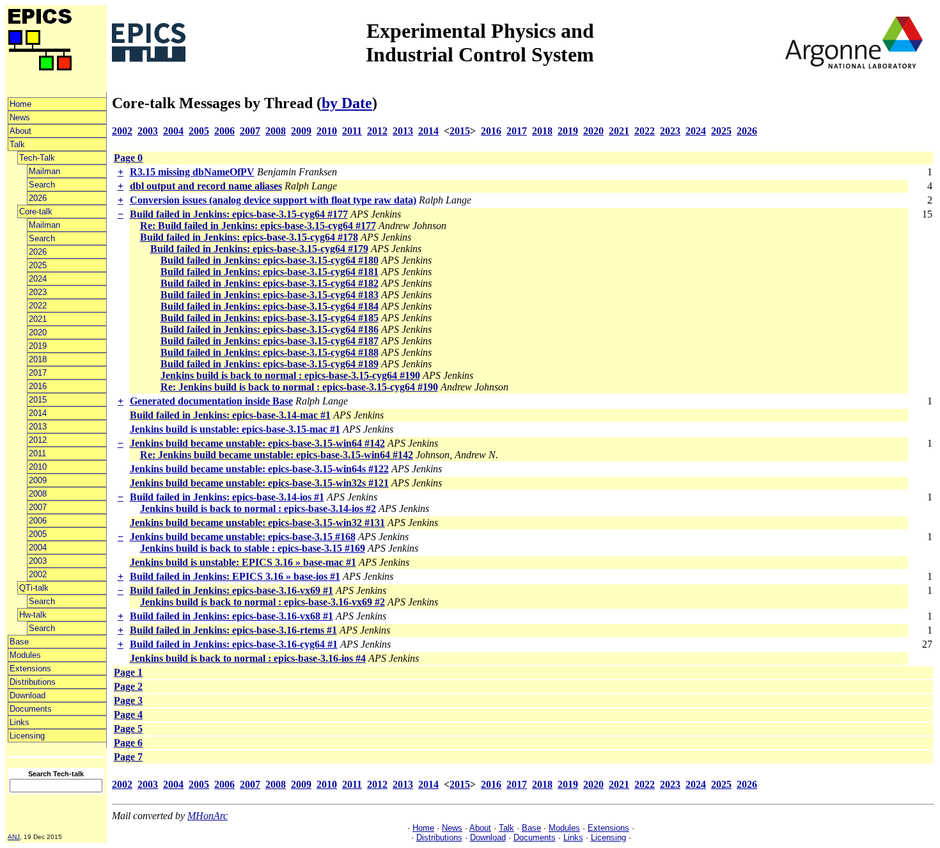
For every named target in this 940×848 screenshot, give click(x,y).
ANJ (14, 836)
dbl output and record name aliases (206, 185)
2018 (38, 359)
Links (19, 722)
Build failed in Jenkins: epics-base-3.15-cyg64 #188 (270, 352)
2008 (38, 494)
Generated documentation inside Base (211, 401)
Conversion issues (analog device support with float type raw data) (273, 200)
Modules (25, 655)
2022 (38, 305)
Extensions (30, 668)
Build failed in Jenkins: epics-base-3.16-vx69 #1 (231, 590)
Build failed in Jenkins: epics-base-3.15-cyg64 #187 (270, 340)
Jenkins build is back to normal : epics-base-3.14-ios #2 (258, 508)
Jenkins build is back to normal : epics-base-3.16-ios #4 (248, 658)
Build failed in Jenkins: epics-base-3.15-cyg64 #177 (239, 214)
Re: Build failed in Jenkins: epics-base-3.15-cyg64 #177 (258, 225)
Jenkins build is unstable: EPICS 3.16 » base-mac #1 (243, 562)
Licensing (27, 735)
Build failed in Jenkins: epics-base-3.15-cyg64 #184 (270, 306)
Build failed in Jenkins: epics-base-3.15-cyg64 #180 (270, 260)
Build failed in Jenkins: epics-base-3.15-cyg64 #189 (270, 363)
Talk (17, 144)
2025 (38, 265)
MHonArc (207, 815)
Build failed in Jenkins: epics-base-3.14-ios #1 (227, 497)
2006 (38, 520)
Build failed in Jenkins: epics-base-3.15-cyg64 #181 (270, 271)
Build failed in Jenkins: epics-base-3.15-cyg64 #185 (270, 317)
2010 (38, 467)
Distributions (33, 682)
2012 (38, 440)
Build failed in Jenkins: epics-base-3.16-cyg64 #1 (234, 644)
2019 (38, 346)
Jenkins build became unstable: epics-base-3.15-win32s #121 (259, 482)
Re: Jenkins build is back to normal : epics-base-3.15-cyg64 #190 (299, 386)
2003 (38, 561)
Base (19, 641)
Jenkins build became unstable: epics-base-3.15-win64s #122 (259, 468)
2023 (38, 292)
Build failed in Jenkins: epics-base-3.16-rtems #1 (233, 630)
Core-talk (35, 211)
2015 (38, 399)
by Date (347, 103)
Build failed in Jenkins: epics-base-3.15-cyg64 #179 (259, 248)
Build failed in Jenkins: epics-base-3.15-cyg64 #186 (270, 329)
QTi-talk (34, 588)
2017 (38, 373)
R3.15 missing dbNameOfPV (192, 171)
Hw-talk (33, 615)
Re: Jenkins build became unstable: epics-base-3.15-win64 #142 (276, 454)
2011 (37, 453)
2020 (38, 332)
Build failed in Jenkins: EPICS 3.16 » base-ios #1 (235, 576)
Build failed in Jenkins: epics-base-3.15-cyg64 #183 (270, 294)
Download (27, 695)
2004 (38, 547)
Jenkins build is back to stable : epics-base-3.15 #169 (252, 548)
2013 (38, 426)
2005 (38, 534)
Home (20, 104)
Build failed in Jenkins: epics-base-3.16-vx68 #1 (231, 616)
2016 (38, 386)
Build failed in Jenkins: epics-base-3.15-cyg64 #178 (249, 237)
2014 (38, 413)
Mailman (44, 171)
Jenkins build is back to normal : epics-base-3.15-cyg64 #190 (290, 375)
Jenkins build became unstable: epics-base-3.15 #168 (243, 536)
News (20, 117)
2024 (38, 279)
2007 (38, 507)
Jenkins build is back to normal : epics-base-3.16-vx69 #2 (262, 601)
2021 (38, 319)
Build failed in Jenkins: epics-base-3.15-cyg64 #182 (270, 283)
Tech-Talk (37, 158)
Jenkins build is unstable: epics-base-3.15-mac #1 (235, 429)
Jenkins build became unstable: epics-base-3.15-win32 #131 (257, 522)
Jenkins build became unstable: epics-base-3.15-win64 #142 (257, 443)
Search (42, 184)
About (20, 131)
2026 (38, 198)
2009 (38, 480)
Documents (31, 709)
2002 (38, 574)
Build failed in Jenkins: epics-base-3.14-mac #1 (230, 415)
